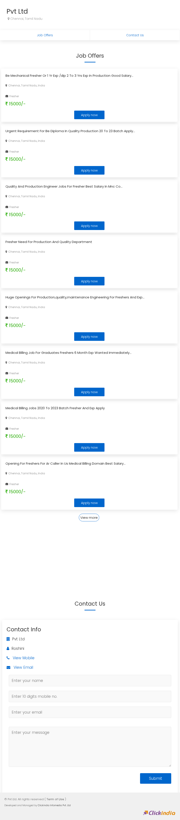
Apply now (89, 115)
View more (89, 517)
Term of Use (55, 799)
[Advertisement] (90, 553)
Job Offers (45, 35)
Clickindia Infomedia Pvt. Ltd (54, 805)
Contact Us (135, 35)
